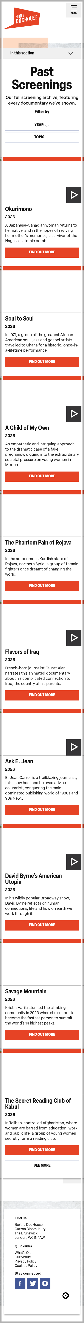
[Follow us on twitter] (32, 1283)
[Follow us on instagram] (45, 1283)
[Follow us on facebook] (20, 1283)
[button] (42, 53)
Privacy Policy (25, 1261)
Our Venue (23, 1257)
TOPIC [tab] (44, 139)
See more (42, 1166)
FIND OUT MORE (42, 252)
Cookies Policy (26, 1266)
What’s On (23, 1253)
